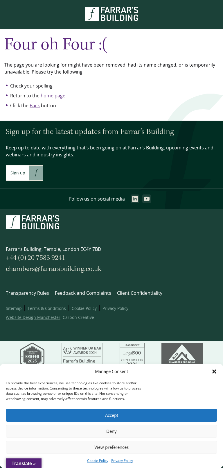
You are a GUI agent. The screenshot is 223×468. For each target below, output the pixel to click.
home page (53, 95)
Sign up (17, 173)
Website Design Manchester (33, 317)
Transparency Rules (27, 293)
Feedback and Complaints (83, 293)
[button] (214, 371)
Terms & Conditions (47, 308)
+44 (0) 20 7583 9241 (35, 257)
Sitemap (14, 308)
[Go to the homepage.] (111, 19)
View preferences (111, 447)
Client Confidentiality (139, 293)
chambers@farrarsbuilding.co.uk (53, 269)
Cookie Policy (97, 460)
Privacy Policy (122, 460)
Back (35, 105)
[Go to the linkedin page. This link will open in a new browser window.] (135, 198)
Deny (111, 431)
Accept (111, 415)
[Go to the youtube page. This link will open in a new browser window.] (146, 198)
